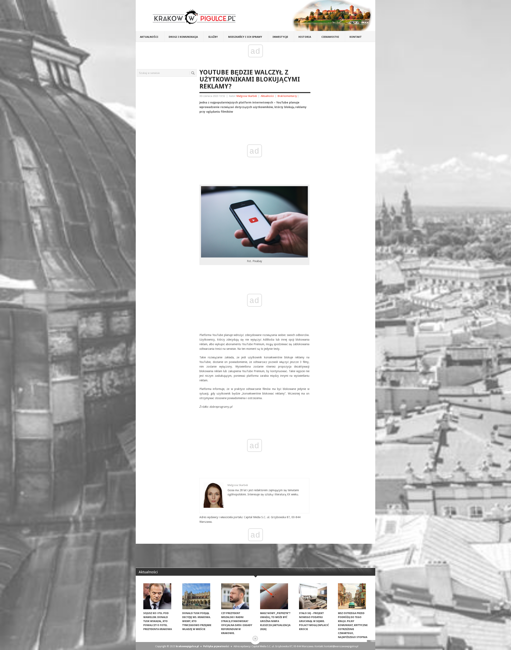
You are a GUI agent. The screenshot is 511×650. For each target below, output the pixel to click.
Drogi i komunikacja (183, 36)
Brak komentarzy (287, 95)
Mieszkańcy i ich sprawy (245, 36)
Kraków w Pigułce (194, 17)
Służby (213, 36)
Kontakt (356, 36)
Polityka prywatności (216, 646)
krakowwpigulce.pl (187, 646)
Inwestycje (280, 36)
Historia (304, 36)
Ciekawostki (330, 36)
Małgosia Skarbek (247, 95)
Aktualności (149, 36)
